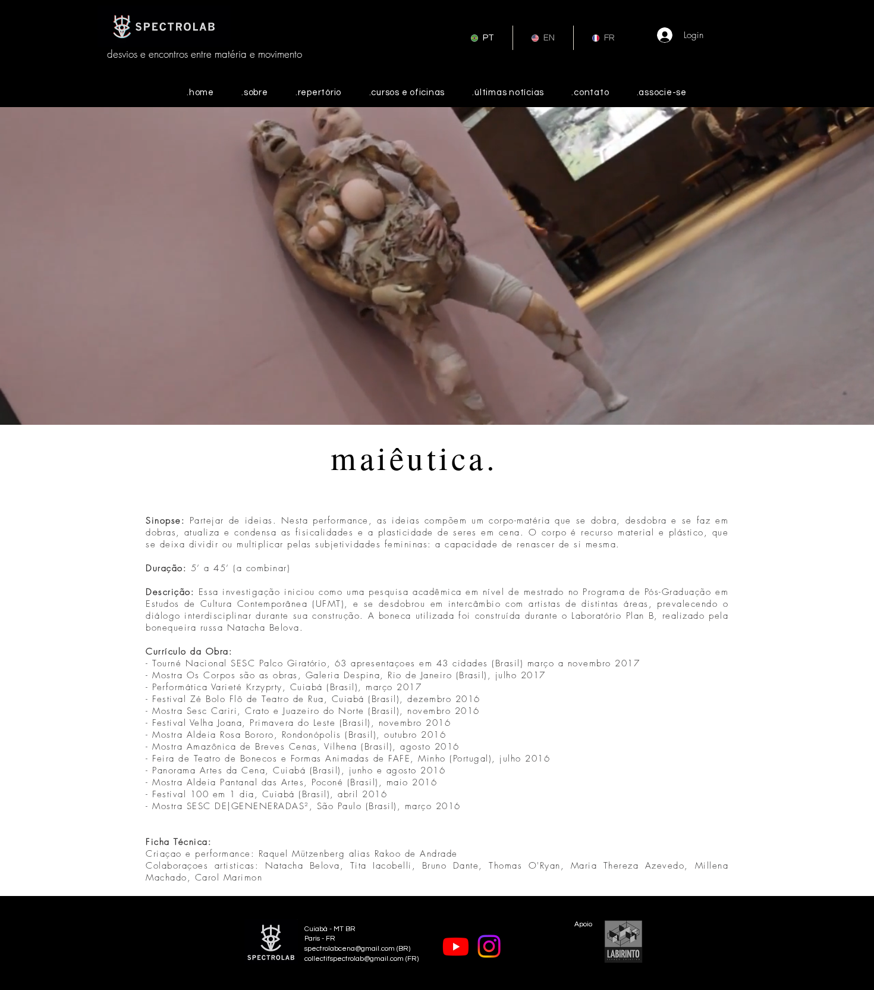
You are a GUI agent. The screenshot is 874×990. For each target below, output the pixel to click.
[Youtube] (456, 946)
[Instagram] (489, 946)
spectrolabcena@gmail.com (349, 949)
